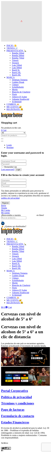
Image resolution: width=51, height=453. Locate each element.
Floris (14, 94)
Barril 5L (16, 70)
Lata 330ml (17, 65)
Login (9, 145)
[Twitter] (7, 448)
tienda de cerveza (28, 215)
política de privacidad (10, 198)
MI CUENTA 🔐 (14, 107)
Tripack (15, 60)
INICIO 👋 (12, 45)
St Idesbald (16, 101)
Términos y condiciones (17, 403)
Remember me (10, 167)
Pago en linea (10, 223)
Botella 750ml (18, 58)
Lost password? (8, 169)
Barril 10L (16, 72)
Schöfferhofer (18, 87)
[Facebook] (1, 448)
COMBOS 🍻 (13, 104)
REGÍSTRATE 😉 (15, 109)
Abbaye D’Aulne (19, 97)
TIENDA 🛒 (12, 48)
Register (10, 147)
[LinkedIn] (5, 448)
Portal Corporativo (14, 390)
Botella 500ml (18, 55)
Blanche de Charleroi (21, 92)
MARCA (11, 77)
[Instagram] (3, 448)
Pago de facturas (12, 409)
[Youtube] (9, 448)
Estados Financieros (15, 422)
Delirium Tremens (19, 80)
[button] (3, 130)
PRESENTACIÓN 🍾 (16, 50)
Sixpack (15, 63)
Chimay (15, 84)
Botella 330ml (18, 53)
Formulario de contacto (17, 416)
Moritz (15, 89)
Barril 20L (16, 75)
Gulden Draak (18, 82)
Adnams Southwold (20, 99)
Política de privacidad (16, 397)
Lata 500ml (17, 67)
